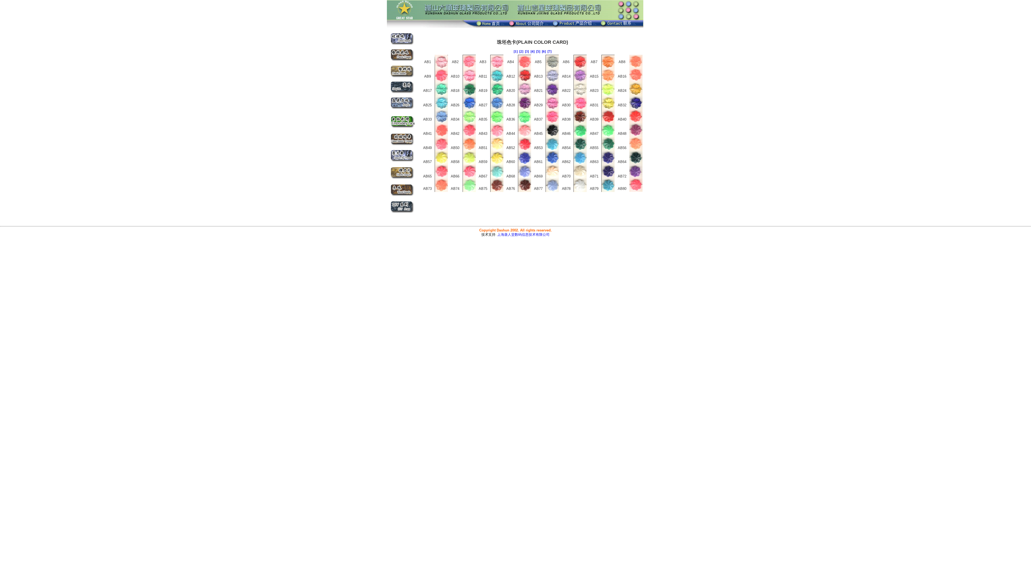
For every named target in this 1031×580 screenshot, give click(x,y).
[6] (544, 51)
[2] (521, 51)
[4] (533, 51)
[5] (538, 51)
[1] (516, 51)
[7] (549, 51)
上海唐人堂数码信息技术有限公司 (523, 235)
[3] (527, 51)
